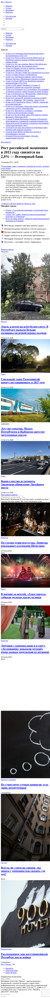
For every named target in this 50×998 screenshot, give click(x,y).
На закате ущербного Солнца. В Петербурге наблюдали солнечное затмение (23, 86)
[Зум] (9, 994)
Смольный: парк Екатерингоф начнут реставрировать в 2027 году (25, 55)
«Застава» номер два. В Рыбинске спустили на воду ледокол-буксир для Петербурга (27, 74)
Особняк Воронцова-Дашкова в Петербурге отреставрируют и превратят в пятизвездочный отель (27, 120)
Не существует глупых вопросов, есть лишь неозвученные (24, 786)
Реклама (9, 18)
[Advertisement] (25, 685)
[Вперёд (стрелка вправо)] (4, 996)
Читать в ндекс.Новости (13, 204)
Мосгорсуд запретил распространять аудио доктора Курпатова (23, 227)
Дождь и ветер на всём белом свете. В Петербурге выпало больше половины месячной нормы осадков (25, 60)
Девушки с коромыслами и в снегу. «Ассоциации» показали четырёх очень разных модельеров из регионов (25, 649)
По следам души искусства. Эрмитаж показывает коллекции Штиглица (24, 544)
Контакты (9, 968)
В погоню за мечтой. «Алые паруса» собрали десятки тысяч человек (23, 596)
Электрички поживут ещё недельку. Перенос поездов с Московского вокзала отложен (25, 78)
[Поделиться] (4, 994)
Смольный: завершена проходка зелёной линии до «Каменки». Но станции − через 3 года (26, 99)
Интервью (10, 10)
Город (3, 374)
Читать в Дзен (29, 204)
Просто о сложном (8, 780)
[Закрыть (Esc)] (2, 994)
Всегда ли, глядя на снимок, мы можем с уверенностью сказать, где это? (23, 871)
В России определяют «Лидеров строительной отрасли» (22, 137)
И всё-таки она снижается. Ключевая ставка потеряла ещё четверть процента (26, 129)
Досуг (3, 589)
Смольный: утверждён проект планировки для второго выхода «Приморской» (27, 107)
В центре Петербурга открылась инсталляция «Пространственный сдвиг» (27, 124)
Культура (4, 538)
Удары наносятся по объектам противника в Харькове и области (23, 236)
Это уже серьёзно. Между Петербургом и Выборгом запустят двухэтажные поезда (26, 65)
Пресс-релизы (11, 973)
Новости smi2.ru (7, 249)
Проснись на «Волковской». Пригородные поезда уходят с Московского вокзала (27, 95)
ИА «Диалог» (6, 2)
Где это (4, 863)
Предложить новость (9, 495)
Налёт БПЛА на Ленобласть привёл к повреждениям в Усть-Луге (25, 82)
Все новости (6, 142)
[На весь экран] (6, 994)
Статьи (8, 8)
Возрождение (6, 949)
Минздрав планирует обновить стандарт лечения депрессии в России (25, 240)
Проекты (9, 12)
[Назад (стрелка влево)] (2, 996)
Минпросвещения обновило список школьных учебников (24, 230)
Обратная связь (12, 970)
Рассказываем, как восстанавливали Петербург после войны (24, 956)
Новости (9, 6)
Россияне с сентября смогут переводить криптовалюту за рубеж (21, 243)
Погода (4, 322)
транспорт (5, 424)
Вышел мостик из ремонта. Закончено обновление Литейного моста (25, 69)
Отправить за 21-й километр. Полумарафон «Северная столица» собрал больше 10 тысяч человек (27, 90)
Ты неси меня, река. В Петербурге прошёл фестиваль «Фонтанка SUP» (27, 116)
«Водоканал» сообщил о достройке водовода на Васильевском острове (24, 112)
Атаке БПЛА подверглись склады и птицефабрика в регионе (23, 133)
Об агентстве (11, 16)
